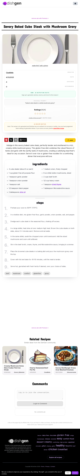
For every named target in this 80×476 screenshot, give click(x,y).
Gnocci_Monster (19, 372)
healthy (60, 445)
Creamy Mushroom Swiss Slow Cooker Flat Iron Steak (14, 368)
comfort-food (68, 439)
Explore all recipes (55, 457)
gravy (47, 273)
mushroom (16, 273)
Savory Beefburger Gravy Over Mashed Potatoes (66, 369)
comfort (27, 273)
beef (7, 273)
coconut (53, 439)
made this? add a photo (40, 65)
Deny (68, 473)
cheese (47, 439)
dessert (40, 442)
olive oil (22, 192)
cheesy (48, 446)
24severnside (71, 372)
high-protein (64, 442)
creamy (48, 442)
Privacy (47, 466)
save (71, 140)
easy (59, 438)
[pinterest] (6, 140)
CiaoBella (9, 73)
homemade (40, 439)
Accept (75, 473)
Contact (53, 466)
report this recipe (58, 128)
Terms (42, 466)
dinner (46, 449)
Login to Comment (40, 403)
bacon (39, 435)
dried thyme (56, 184)
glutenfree (37, 273)
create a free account (35, 118)
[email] (16, 140)
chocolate (53, 435)
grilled (44, 446)
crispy (72, 435)
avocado (38, 446)
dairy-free (45, 435)
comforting (56, 442)
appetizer (71, 442)
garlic (53, 446)
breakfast (63, 449)
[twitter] (11, 140)
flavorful (68, 446)
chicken (52, 449)
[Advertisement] (40, 12)
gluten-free (63, 435)
